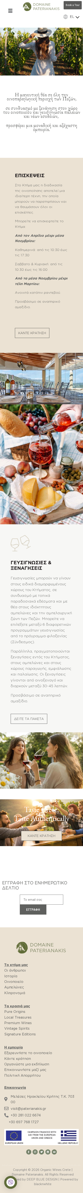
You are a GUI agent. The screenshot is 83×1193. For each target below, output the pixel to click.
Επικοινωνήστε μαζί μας (25, 1070)
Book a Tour (73, 5)
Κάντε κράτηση (17, 1058)
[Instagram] (35, 1152)
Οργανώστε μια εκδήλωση (26, 1064)
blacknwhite (43, 1184)
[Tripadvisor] (54, 1152)
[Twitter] (41, 1152)
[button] (32, 333)
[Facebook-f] (28, 1152)
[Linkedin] (47, 1152)
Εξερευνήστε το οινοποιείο (28, 1053)
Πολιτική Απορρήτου (22, 1075)
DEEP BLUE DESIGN (42, 1179)
